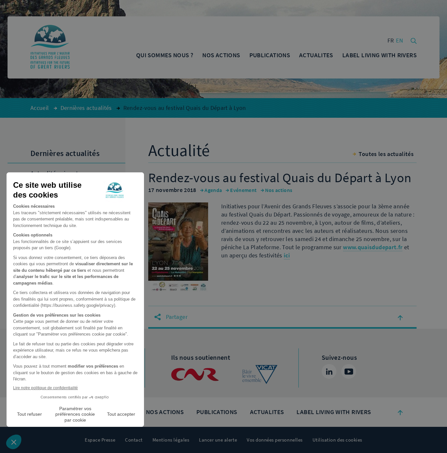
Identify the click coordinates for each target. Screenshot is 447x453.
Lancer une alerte (218, 440)
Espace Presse (100, 440)
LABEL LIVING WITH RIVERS (333, 412)
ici (287, 255)
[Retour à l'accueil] (50, 47)
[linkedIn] (329, 371)
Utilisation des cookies (337, 440)
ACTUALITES (267, 412)
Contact (134, 440)
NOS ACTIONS (165, 412)
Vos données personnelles (275, 440)
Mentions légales (170, 440)
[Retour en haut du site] (400, 412)
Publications (216, 412)
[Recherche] (414, 40)
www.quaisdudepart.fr (372, 247)
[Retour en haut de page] (400, 317)
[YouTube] (348, 371)
